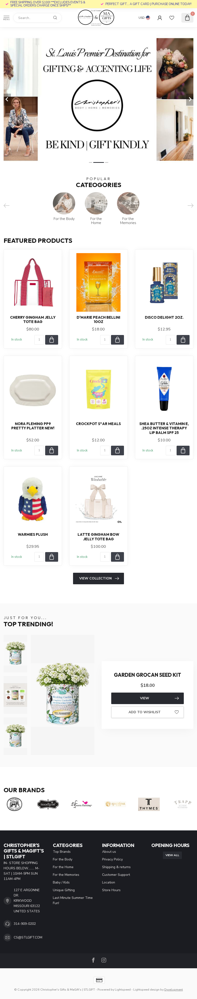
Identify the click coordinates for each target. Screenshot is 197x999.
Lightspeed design (146, 989)
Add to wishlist (145, 712)
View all (172, 855)
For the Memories (66, 874)
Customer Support (116, 874)
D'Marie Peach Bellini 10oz (98, 319)
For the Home (63, 867)
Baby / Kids (61, 882)
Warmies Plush (33, 534)
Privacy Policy (112, 859)
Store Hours (111, 890)
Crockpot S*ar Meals (98, 424)
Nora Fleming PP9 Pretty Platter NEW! (32, 426)
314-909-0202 (25, 923)
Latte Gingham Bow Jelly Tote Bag (98, 536)
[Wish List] (171, 18)
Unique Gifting (64, 890)
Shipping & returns (116, 867)
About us (109, 851)
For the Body (62, 859)
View (144, 698)
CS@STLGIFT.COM (28, 937)
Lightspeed (123, 989)
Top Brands (62, 851)
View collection (95, 578)
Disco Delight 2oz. (164, 317)
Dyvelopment (173, 989)
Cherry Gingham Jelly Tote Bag (32, 319)
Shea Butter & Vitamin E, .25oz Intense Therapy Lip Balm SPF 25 (164, 428)
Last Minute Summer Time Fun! (73, 900)
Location (108, 882)
